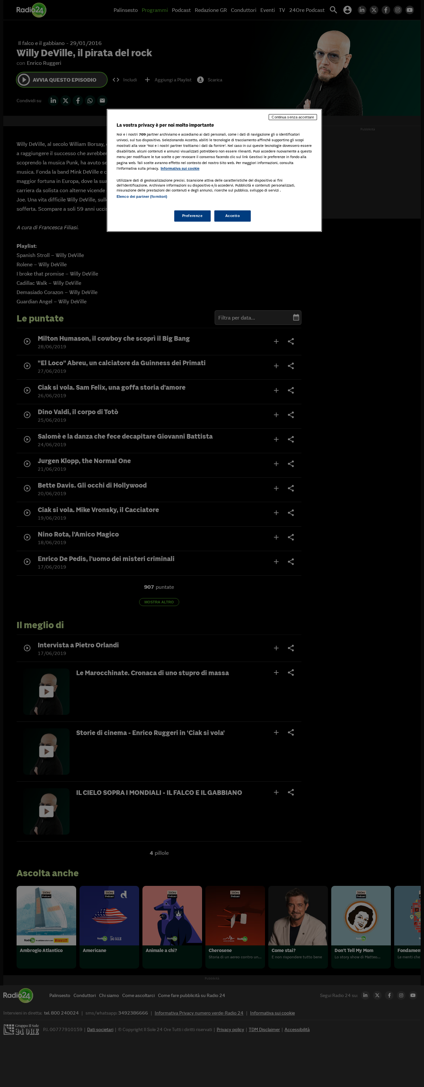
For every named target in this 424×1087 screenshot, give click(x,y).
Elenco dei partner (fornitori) (142, 196)
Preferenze (192, 216)
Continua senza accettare (293, 117)
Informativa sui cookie (180, 168)
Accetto (232, 216)
